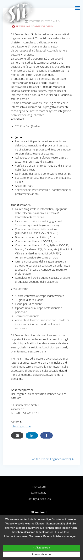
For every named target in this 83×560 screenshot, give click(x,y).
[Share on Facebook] (46, 435)
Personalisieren (41, 554)
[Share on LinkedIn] (32, 435)
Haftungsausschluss (39, 499)
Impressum (39, 486)
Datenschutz (38, 492)
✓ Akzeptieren (41, 547)
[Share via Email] (17, 435)
